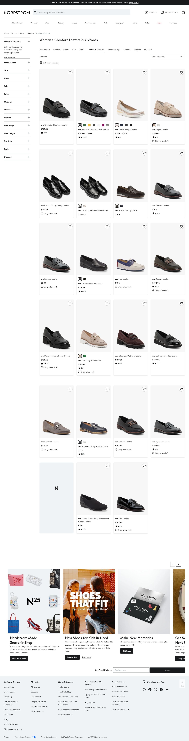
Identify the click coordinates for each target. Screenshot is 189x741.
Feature (7, 117)
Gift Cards (127, 651)
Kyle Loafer (122, 518)
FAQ (6, 719)
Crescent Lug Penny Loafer (55, 205)
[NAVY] (121, 206)
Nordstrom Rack (119, 686)
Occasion (8, 109)
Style (6, 149)
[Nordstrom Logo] (17, 12)
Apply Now (133, 2)
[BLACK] (80, 125)
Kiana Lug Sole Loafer (89, 360)
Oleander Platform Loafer (54, 124)
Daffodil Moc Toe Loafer (164, 355)
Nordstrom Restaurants (68, 709)
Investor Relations (120, 691)
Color (6, 78)
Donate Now (72, 657)
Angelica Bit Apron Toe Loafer (93, 446)
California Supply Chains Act (72, 737)
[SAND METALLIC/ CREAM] (117, 125)
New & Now (17, 23)
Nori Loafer (122, 278)
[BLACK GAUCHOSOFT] (80, 279)
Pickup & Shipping (12, 41)
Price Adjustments (12, 709)
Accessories (90, 23)
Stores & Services (66, 681)
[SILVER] (107, 125)
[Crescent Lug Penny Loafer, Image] (56, 176)
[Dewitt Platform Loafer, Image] (94, 249)
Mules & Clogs (113, 49)
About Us (35, 681)
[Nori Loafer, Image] (131, 249)
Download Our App (155, 681)
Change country (11, 729)
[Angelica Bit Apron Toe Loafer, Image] (94, 412)
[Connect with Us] (166, 690)
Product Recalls (11, 724)
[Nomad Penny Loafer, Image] (131, 176)
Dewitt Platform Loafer (90, 283)
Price (6, 93)
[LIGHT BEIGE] (154, 125)
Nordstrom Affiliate (120, 709)
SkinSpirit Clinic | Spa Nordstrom (67, 703)
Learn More (86, 657)
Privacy (7, 737)
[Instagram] (144, 690)
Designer (120, 23)
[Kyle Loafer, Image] (131, 489)
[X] (155, 690)
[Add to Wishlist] (70, 72)
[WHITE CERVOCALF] (98, 125)
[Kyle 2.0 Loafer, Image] (168, 412)
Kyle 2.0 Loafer (160, 441)
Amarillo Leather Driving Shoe (93, 129)
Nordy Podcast (37, 711)
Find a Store (63, 686)
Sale (159, 23)
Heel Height (9, 133)
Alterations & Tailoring (68, 696)
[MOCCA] (117, 206)
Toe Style (8, 141)
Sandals (127, 49)
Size (6, 70)
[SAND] (80, 356)
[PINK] (103, 125)
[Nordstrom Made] (34, 601)
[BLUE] (121, 125)
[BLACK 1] (131, 125)
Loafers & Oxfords (96, 49)
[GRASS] (84, 125)
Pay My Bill (90, 702)
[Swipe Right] (178, 564)
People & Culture (38, 701)
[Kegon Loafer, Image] (168, 95)
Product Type (10, 62)
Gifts (147, 23)
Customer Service (12, 681)
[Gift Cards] (144, 601)
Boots (66, 49)
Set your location (50, 62)
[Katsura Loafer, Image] (168, 176)
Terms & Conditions (48, 737)
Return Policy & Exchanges (11, 703)
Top (182, 686)
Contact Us (9, 686)
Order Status (9, 691)
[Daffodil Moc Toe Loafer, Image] (168, 326)
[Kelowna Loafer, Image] (56, 412)
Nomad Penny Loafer (126, 210)
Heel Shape (9, 125)
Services (173, 23)
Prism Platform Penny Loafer (55, 355)
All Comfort (44, 49)
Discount (8, 156)
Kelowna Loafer (49, 441)
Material (8, 101)
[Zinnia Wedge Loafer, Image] (131, 95)
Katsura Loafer (160, 205)
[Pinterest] (149, 690)
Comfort (30, 33)
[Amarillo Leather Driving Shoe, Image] (94, 95)
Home (134, 23)
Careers (34, 691)
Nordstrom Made (19, 658)
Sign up (167, 670)
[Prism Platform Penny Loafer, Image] (56, 326)
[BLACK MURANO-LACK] (84, 279)
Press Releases (118, 696)
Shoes (74, 23)
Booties (56, 49)
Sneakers (148, 49)
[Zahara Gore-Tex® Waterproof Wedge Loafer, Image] (94, 489)
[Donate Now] (89, 601)
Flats (74, 49)
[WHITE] (158, 125)
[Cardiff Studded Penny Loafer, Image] (94, 176)
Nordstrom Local (65, 714)
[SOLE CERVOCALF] (89, 125)
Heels (81, 49)
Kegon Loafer (160, 129)
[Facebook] (161, 690)
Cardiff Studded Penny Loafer (93, 210)
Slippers (137, 49)
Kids (106, 23)
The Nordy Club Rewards (96, 689)
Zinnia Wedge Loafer (126, 129)
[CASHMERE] (84, 206)
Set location (9, 57)
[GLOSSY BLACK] (94, 125)
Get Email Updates (39, 706)
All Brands (35, 686)
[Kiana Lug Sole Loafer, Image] (94, 326)
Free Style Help (64, 691)
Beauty (60, 23)
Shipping (8, 696)
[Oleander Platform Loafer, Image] (56, 95)
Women (34, 23)
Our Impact (36, 696)
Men (47, 23)
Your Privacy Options (23, 737)
